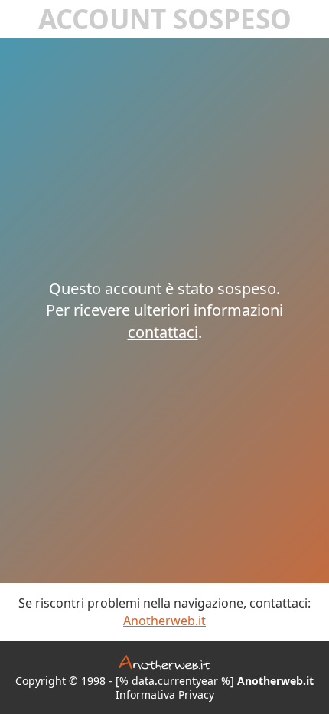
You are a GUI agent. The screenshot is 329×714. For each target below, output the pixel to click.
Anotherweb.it (164, 620)
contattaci (163, 332)
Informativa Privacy (165, 695)
